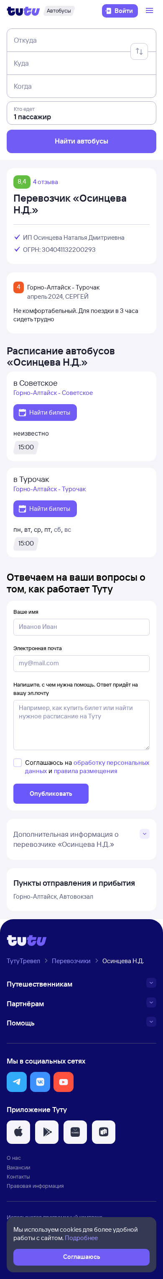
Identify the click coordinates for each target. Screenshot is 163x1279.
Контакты (18, 1176)
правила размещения (85, 771)
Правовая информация (35, 1185)
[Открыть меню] (150, 11)
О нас (14, 1157)
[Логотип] (23, 10)
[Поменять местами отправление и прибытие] (139, 51)
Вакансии (18, 1167)
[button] (17, 1082)
